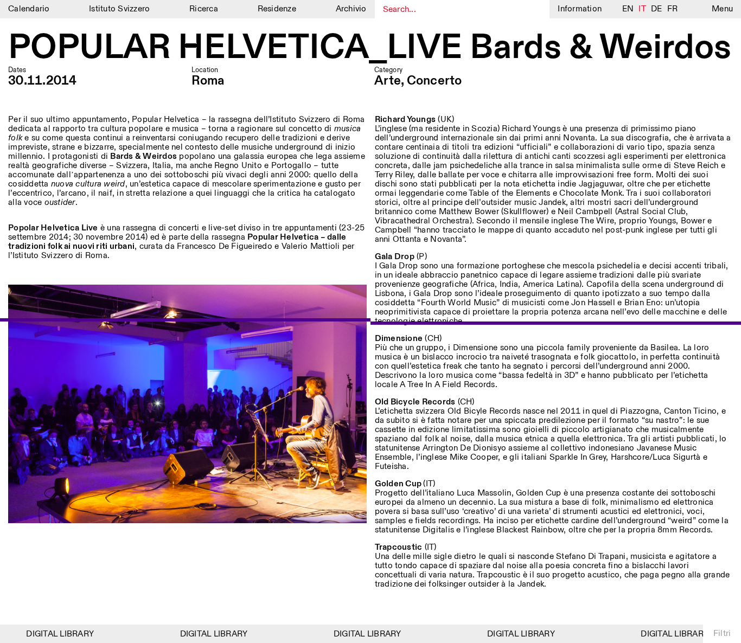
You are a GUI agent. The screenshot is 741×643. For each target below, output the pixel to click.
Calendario (29, 9)
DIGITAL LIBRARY (51, 634)
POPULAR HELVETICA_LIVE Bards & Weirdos (369, 48)
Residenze (277, 9)
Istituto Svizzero (119, 9)
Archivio (351, 9)
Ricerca (203, 9)
